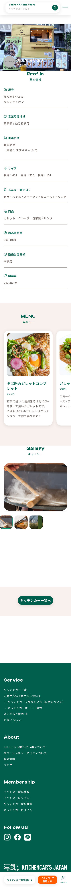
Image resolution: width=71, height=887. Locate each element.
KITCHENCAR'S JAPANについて (25, 747)
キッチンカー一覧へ (35, 600)
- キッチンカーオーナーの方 (23, 708)
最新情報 (9, 759)
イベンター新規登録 (17, 792)
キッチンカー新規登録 (18, 804)
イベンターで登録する (47, 879)
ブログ (8, 765)
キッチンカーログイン (18, 810)
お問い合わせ (12, 720)
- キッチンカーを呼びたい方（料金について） (34, 702)
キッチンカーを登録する (19, 879)
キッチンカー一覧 (15, 690)
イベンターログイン (17, 798)
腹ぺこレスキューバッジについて (25, 753)
